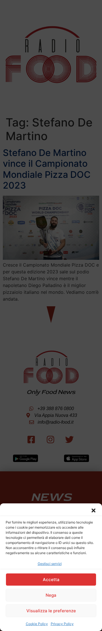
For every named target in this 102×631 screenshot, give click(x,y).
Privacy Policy (62, 624)
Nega (51, 595)
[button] (93, 510)
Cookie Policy (37, 624)
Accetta (51, 579)
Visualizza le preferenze (51, 610)
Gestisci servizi (50, 564)
